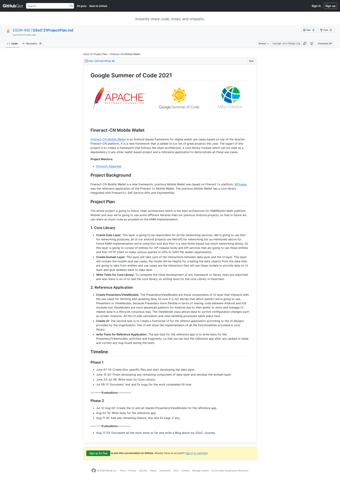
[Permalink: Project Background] (88, 175)
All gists (82, 5)
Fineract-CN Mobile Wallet (108, 139)
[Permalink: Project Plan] (88, 201)
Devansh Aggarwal (108, 166)
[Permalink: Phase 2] (88, 400)
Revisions (33, 43)
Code (14, 43)
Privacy (132, 470)
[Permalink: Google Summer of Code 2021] (88, 75)
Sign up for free (98, 453)
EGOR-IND (21, 30)
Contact (185, 470)
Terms (123, 470)
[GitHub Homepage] (94, 470)
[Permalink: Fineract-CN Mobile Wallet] (88, 130)
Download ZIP (325, 43)
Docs (176, 470)
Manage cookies (200, 470)
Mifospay (240, 184)
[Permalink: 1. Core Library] (88, 227)
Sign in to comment (196, 453)
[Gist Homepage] (13, 6)
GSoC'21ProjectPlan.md (53, 30)
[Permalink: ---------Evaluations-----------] (88, 392)
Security (143, 470)
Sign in (316, 6)
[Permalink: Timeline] (88, 351)
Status (153, 470)
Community (165, 470)
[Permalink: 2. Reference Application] (88, 287)
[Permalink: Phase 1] (88, 362)
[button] (305, 43)
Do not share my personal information (230, 470)
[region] (170, 253)
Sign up (330, 6)
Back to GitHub (98, 5)
